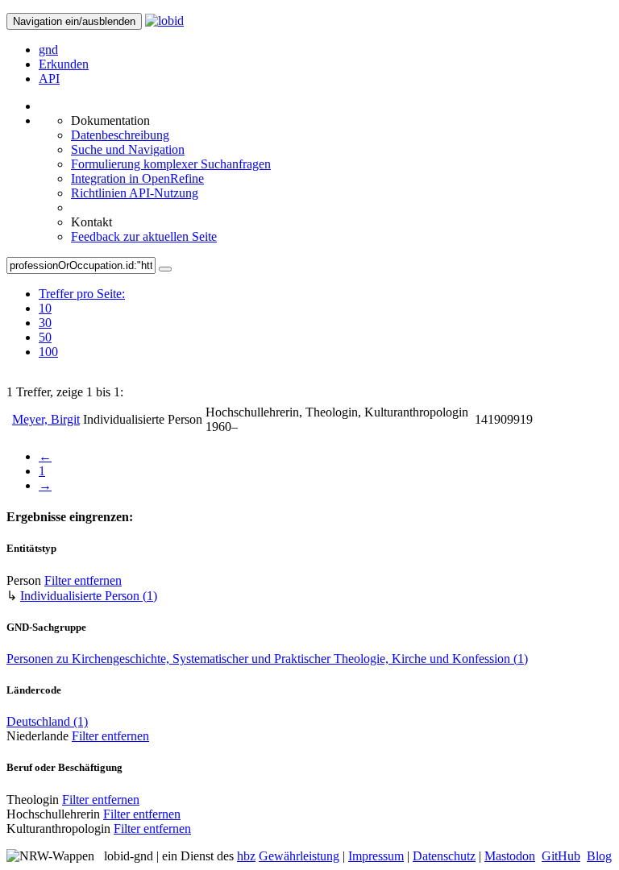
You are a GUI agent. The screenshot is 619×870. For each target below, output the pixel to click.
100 (48, 351)
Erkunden (64, 64)
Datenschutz (444, 856)
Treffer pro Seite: (82, 293)
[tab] (82, 308)
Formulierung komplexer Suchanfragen (171, 164)
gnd (48, 49)
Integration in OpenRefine (137, 178)
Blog (599, 856)
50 (45, 337)
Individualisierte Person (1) (88, 596)
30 (45, 322)
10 (45, 308)
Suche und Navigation (128, 149)
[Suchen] (165, 269)
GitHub (561, 856)
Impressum (376, 856)
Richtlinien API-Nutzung (134, 193)
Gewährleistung (299, 856)
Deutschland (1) (47, 721)
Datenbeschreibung (120, 135)
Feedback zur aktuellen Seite (144, 236)
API (49, 78)
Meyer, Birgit (46, 419)
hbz (246, 856)
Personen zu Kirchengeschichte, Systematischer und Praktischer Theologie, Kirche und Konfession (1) (267, 658)
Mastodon (509, 856)
